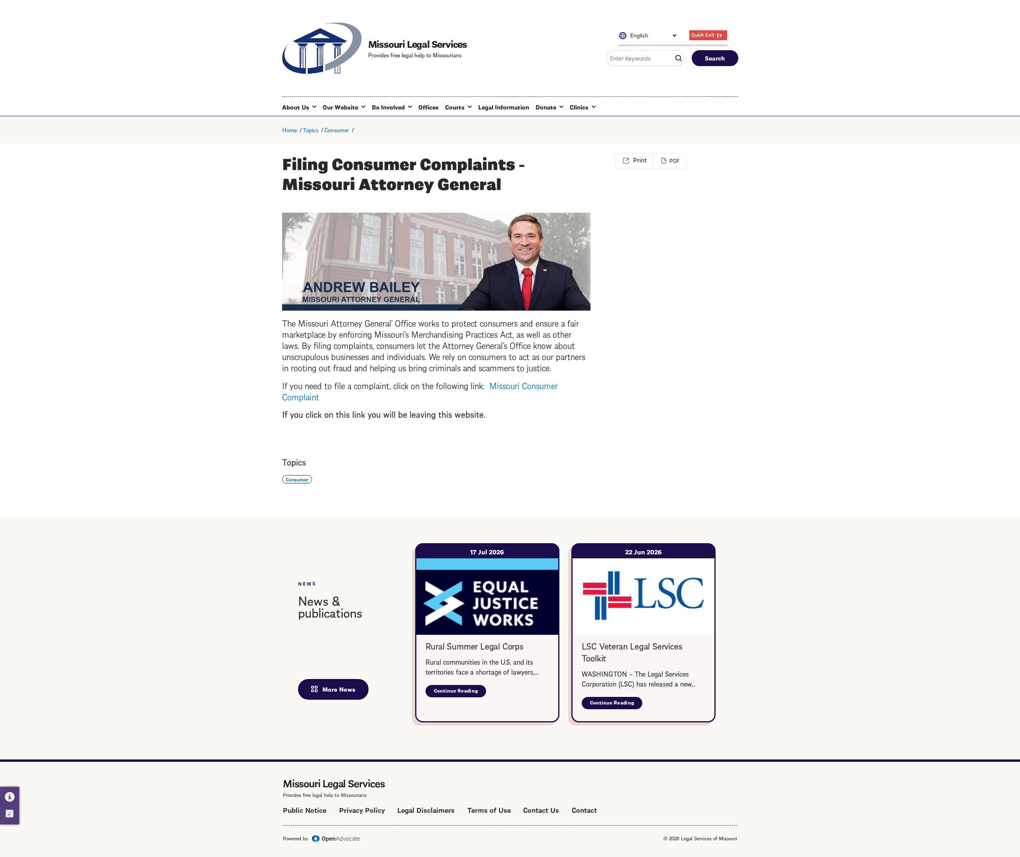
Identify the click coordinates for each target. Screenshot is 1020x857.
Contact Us (541, 809)
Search (715, 58)
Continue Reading (460, 692)
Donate (546, 106)
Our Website (340, 106)
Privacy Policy (362, 809)
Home (289, 129)
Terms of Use (489, 809)
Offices (428, 106)
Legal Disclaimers (426, 809)
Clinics (579, 106)
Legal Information (503, 106)
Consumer (336, 129)
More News (339, 689)
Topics (310, 129)
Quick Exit (702, 34)
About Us (295, 106)
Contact (584, 809)
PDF (674, 160)
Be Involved (388, 106)
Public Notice (304, 809)
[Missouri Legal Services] (322, 48)
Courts (455, 106)
